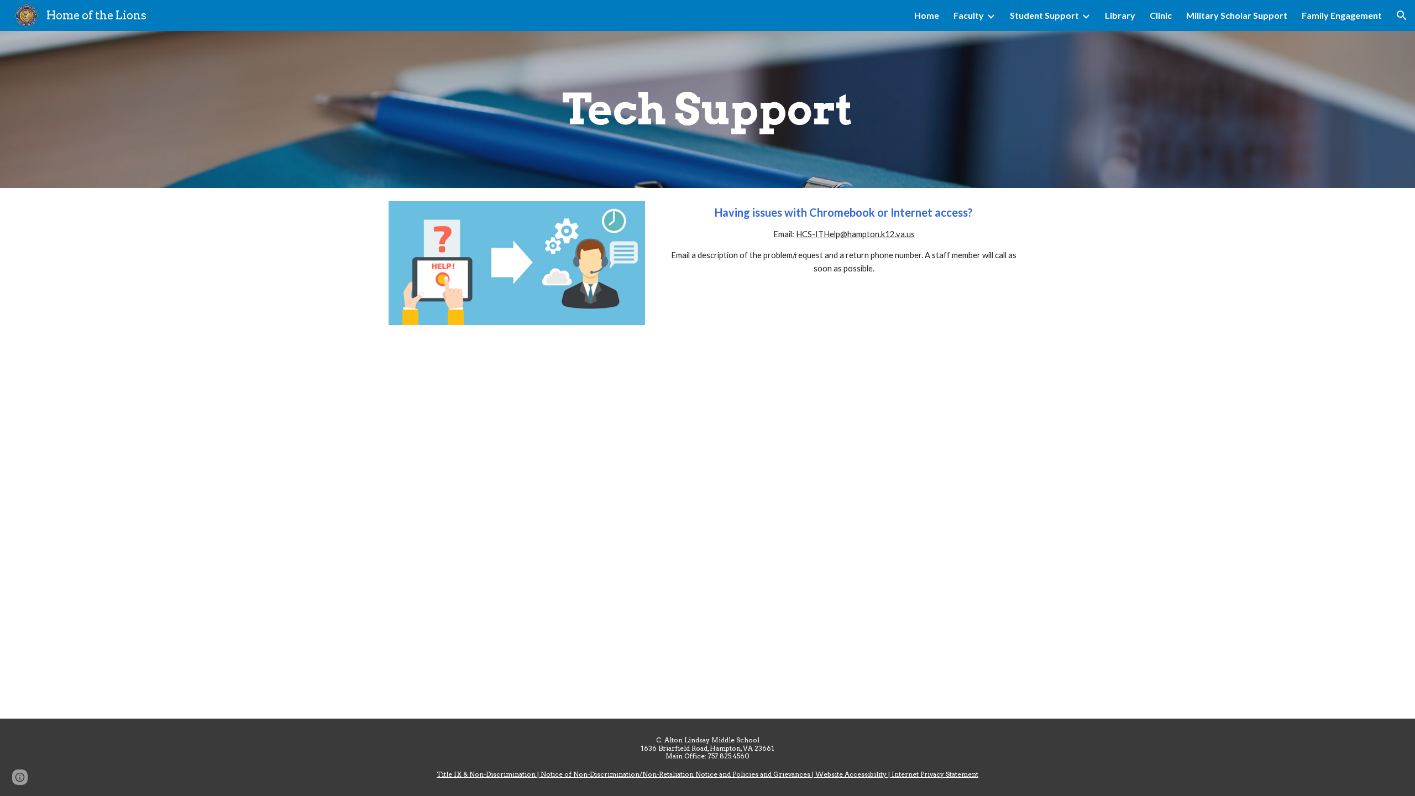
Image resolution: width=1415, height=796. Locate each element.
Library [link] (1120, 15)
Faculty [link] (968, 15)
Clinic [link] (1161, 15)
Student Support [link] (1044, 15)
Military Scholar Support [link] (1236, 15)
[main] (707, 109)
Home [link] (926, 15)
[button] (1401, 15)
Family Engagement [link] (1342, 15)
